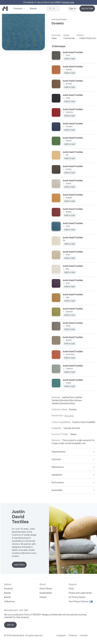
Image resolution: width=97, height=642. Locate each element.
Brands (33, 9)
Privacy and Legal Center (80, 593)
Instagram (61, 636)
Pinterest (73, 636)
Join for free (87, 9)
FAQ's (71, 589)
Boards (7, 597)
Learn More (19, 565)
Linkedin (84, 636)
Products (18, 9)
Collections (9, 602)
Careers (43, 597)
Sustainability (46, 593)
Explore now (68, 2)
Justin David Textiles (59, 19)
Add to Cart (69, 144)
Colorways (58, 46)
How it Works (46, 589)
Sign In (72, 9)
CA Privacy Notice (77, 597)
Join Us (10, 625)
